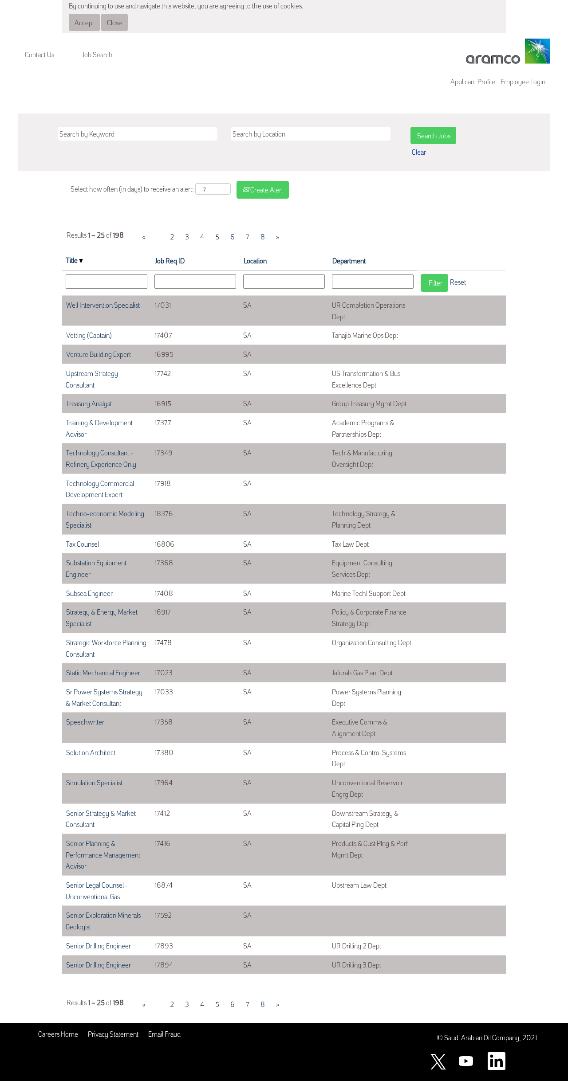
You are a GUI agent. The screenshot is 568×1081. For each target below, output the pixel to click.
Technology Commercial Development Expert (100, 488)
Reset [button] (458, 281)
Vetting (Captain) (89, 335)
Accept (84, 22)
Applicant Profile (472, 81)
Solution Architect (90, 752)
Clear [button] (419, 152)
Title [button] (72, 260)
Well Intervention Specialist (103, 304)
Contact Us (39, 54)
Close (114, 22)
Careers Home (58, 1033)
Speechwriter (85, 721)
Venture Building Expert (98, 354)
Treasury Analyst (89, 403)
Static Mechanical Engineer (103, 672)
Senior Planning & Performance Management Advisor (103, 854)
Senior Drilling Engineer (98, 945)
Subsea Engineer (89, 593)
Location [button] (255, 260)
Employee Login (523, 81)
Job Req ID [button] (170, 260)
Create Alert (266, 189)
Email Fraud (164, 1033)
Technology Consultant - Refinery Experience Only (101, 458)
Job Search (97, 54)
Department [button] (349, 260)
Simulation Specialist (94, 782)
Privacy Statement (113, 1033)
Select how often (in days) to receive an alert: (132, 188)
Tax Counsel (82, 543)
